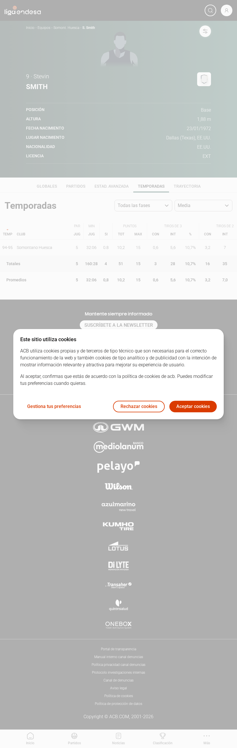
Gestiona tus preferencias (54, 406)
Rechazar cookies (139, 406)
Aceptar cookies (193, 406)
